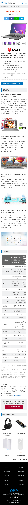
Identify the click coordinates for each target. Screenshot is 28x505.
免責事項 (8, 500)
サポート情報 (21, 475)
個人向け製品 (7, 471)
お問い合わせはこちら (14, 406)
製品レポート (7, 480)
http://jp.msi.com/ (17, 395)
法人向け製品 (21, 471)
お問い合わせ (21, 484)
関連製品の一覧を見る (19, 459)
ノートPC (11, 6)
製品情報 (3, 6)
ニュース (7, 475)
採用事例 (21, 480)
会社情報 (7, 484)
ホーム (7, 467)
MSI (7, 6)
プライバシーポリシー (16, 500)
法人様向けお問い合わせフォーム (12, 83)
